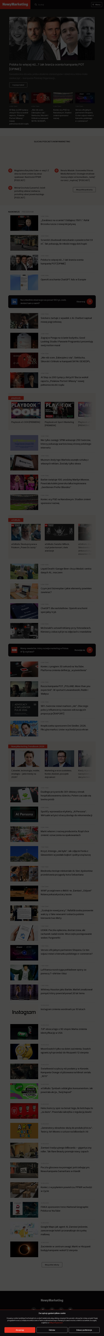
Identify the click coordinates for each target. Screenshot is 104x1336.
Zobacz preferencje (84, 1330)
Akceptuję (20, 1330)
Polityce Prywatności (56, 1322)
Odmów (52, 1330)
